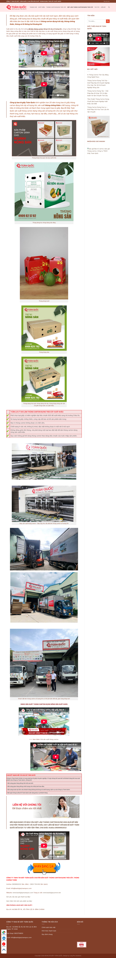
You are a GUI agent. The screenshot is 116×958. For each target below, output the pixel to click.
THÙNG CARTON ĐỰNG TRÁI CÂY (56, 7)
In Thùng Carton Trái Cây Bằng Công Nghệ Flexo (97, 76)
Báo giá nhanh (107, 1)
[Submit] (108, 21)
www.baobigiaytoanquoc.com (23, 893)
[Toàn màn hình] (107, 43)
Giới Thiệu (41, 7)
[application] (98, 38)
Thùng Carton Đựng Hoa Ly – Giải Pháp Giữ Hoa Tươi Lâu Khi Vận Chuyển (98, 109)
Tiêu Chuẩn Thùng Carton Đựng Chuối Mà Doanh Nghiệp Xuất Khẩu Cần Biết (98, 101)
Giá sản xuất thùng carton (49, 739)
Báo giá (4, 946)
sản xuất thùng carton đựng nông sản (30, 111)
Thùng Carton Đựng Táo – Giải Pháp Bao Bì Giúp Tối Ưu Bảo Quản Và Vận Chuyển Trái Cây (97, 93)
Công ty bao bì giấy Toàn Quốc (22, 102)
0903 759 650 (35, 884)
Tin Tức (97, 7)
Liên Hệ (103, 7)
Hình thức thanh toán (49, 931)
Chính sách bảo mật (48, 927)
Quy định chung (47, 934)
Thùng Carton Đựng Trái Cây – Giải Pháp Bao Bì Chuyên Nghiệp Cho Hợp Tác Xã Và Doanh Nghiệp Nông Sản (98, 84)
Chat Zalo (4, 940)
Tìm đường (4, 934)
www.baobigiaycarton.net (52, 893)
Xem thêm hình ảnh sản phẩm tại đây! (19, 901)
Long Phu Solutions (75, 955)
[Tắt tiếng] (104, 43)
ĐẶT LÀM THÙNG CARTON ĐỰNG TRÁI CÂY (80, 7)
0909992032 (16, 884)
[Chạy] (90, 43)
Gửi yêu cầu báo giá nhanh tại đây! (18, 897)
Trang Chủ (33, 7)
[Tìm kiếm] (109, 7)
